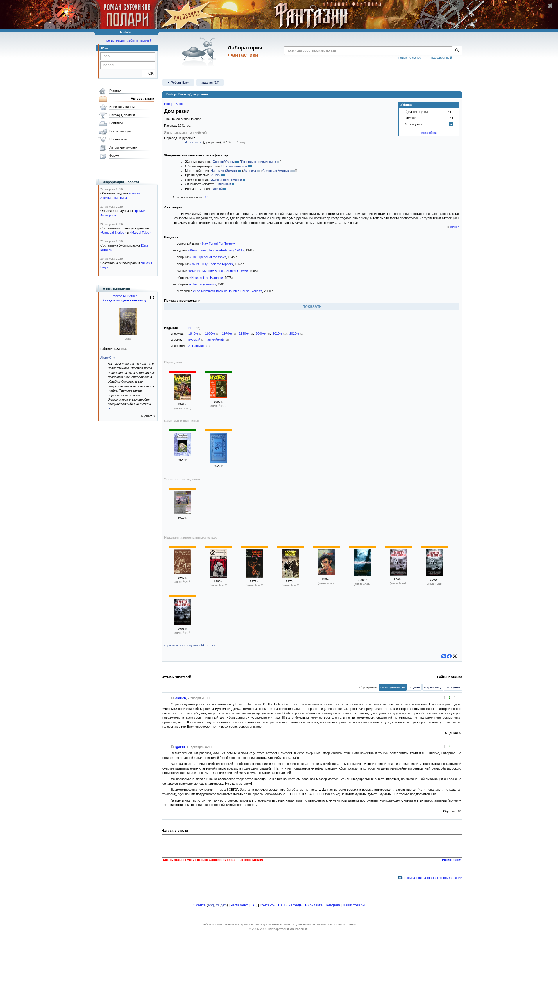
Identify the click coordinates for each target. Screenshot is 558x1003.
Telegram (332, 905)
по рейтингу (432, 687)
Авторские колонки (123, 147)
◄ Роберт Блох (178, 82)
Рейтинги (116, 123)
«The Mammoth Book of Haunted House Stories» (227, 291)
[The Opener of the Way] (182, 572)
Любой (218, 188)
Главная (115, 90)
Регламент (239, 905)
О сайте (199, 905)
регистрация (115, 40)
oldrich (454, 227)
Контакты (268, 905)
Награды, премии (122, 115)
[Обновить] (152, 299)
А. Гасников (193, 142)
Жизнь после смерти (226, 179)
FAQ (254, 905)
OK (149, 73)
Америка (249, 170)
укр (224, 905)
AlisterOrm (107, 357)
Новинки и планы (122, 106)
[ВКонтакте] (443, 656)
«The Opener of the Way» (207, 257)
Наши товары (354, 905)
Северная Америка (276, 170)
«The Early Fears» (202, 284)
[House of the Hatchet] (218, 576)
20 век (215, 175)
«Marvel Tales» (140, 232)
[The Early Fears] (326, 574)
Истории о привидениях (258, 161)
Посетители (118, 139)
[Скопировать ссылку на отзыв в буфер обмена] (172, 698)
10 (206, 197)
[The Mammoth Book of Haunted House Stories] (362, 575)
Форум (114, 155)
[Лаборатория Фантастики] (200, 51)
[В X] (455, 656)
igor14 (180, 747)
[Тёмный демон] (182, 455)
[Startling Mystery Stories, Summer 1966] (218, 397)
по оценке (453, 687)
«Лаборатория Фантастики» (288, 929)
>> (109, 408)
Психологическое (234, 166)
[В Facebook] (449, 656)
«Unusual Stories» (113, 232)
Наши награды (290, 905)
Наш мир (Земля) (224, 170)
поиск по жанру (409, 57)
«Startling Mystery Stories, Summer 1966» (218, 270)
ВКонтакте (314, 905)
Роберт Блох (173, 104)
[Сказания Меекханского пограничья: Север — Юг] (128, 334)
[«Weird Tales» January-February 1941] (182, 399)
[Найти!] (457, 50)
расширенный (441, 57)
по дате (414, 687)
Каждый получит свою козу (124, 300)
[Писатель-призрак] (218, 461)
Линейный (223, 184)
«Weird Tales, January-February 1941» (216, 250)
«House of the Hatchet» (206, 277)
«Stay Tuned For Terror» (217, 243)
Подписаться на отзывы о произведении (432, 877)
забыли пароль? (139, 40)
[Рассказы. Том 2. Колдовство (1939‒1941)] (182, 513)
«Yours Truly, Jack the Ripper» (211, 264)
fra (218, 905)
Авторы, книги (142, 98)
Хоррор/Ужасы (224, 161)
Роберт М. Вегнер (124, 296)
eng (211, 905)
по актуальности (392, 687)
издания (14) (210, 82)
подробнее (429, 132)
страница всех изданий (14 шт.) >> (189, 645)
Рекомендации (120, 131)
